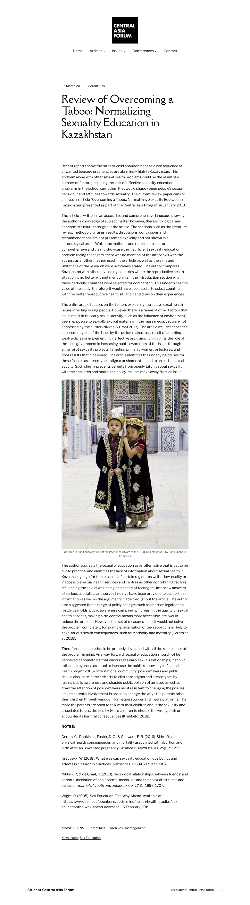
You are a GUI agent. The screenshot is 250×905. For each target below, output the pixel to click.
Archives (116, 828)
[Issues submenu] (124, 51)
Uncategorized (134, 828)
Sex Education (90, 838)
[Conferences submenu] (155, 51)
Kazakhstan (70, 838)
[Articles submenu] (104, 51)
